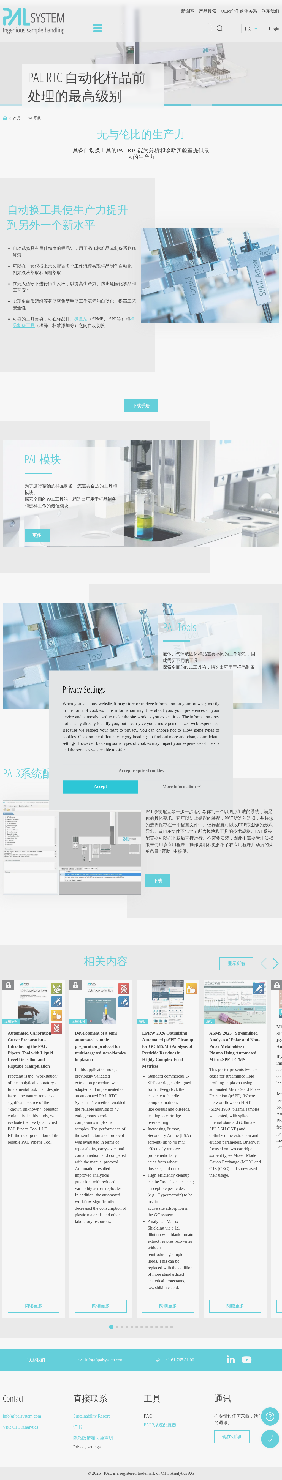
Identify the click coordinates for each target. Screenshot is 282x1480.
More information (179, 786)
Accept (100, 786)
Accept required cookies (141, 770)
